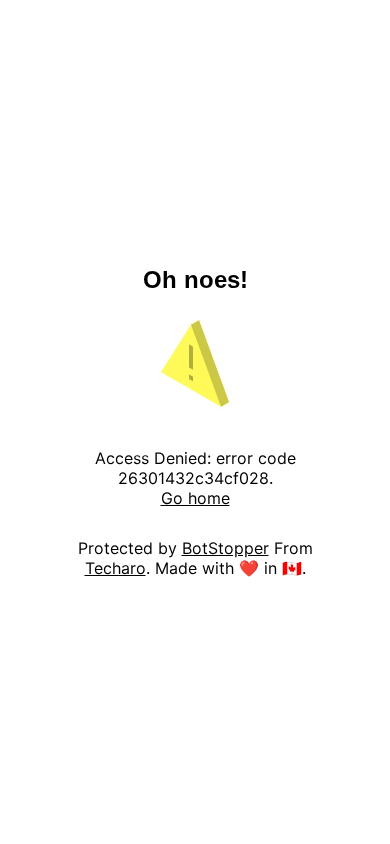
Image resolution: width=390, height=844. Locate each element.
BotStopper (225, 548)
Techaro (115, 568)
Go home (195, 498)
